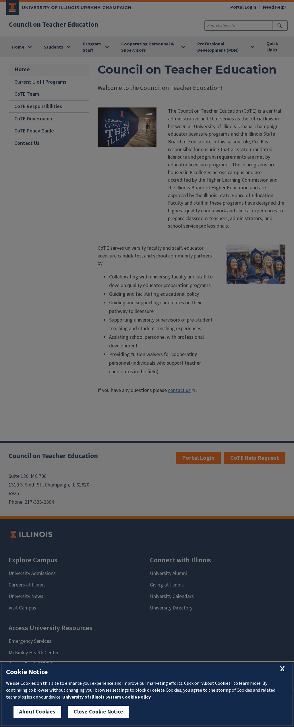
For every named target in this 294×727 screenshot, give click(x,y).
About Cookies (37, 712)
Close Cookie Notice (98, 712)
